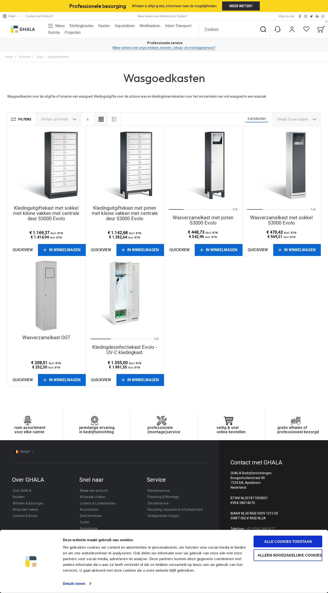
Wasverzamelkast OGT (46, 295)
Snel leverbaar (91, 516)
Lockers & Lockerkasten (98, 503)
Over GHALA (22, 490)
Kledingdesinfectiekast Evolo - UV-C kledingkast (125, 295)
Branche (24, 57)
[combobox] (234, 29)
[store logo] (23, 29)
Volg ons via (286, 16)
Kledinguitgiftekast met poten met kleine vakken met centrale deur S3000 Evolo (125, 165)
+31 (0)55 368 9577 (260, 529)
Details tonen (74, 583)
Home (9, 57)
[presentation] (175, 165)
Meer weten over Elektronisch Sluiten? (163, 16)
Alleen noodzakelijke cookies (290, 555)
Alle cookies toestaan (288, 542)
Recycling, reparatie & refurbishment (175, 509)
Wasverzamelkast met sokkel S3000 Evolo (282, 165)
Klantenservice (158, 490)
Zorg (39, 57)
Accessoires (89, 509)
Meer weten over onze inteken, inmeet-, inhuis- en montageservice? (164, 48)
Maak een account (94, 490)
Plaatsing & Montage (163, 497)
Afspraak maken (25, 509)
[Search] (263, 29)
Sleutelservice (158, 503)
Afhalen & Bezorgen (28, 503)
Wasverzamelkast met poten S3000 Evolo (203, 165)
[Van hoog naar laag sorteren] (87, 119)
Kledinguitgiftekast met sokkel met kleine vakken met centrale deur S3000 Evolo (46, 165)
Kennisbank (88, 528)
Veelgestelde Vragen (163, 516)
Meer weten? (241, 6)
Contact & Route (25, 516)
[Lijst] (114, 119)
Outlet (84, 522)
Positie (63, 119)
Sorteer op (49, 119)
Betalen (18, 497)
